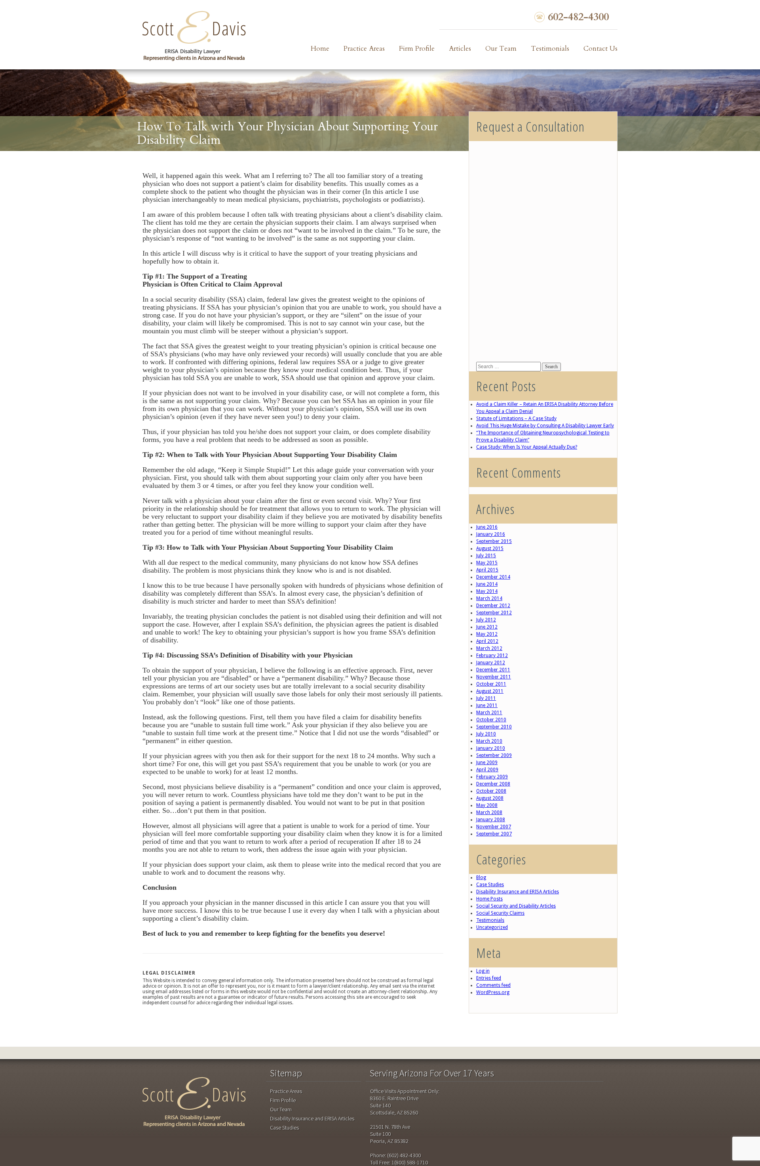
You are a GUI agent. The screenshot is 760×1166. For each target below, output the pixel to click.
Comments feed (493, 985)
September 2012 (494, 612)
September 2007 (494, 834)
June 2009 (487, 762)
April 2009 (487, 769)
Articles (460, 48)
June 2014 (487, 584)
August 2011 (490, 691)
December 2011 (493, 670)
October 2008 (491, 791)
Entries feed (488, 978)
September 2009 (494, 755)
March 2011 (489, 712)
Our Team (501, 48)
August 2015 (490, 548)
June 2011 (487, 705)
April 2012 (487, 641)
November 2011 (493, 677)
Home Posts (489, 899)
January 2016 (490, 534)
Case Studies (490, 884)
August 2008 (490, 798)
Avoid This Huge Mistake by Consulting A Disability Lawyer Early (545, 425)
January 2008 (490, 819)
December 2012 (493, 605)
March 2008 (489, 812)
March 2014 (489, 598)
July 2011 (486, 698)
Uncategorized (492, 927)
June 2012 (487, 627)
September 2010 (494, 727)
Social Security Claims (500, 913)
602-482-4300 (578, 17)
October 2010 (491, 720)
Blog (481, 877)
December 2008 (493, 784)
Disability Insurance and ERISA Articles (517, 892)
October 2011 (491, 684)
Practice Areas (364, 48)
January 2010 (490, 748)
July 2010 (486, 734)
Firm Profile (417, 48)
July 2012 (486, 620)
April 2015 (487, 570)
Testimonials (550, 48)
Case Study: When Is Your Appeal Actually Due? (526, 447)
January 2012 (490, 662)
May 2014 (487, 591)
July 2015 (486, 555)
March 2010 (489, 741)
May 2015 (487, 563)
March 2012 (489, 648)
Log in (483, 971)
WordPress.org (492, 992)
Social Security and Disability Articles (516, 906)
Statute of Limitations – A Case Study (516, 418)
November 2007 (493, 827)
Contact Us (600, 48)
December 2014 (493, 577)
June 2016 (487, 527)
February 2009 (492, 777)
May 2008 (487, 805)
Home (320, 48)
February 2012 (492, 655)
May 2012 (487, 634)
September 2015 (494, 541)
